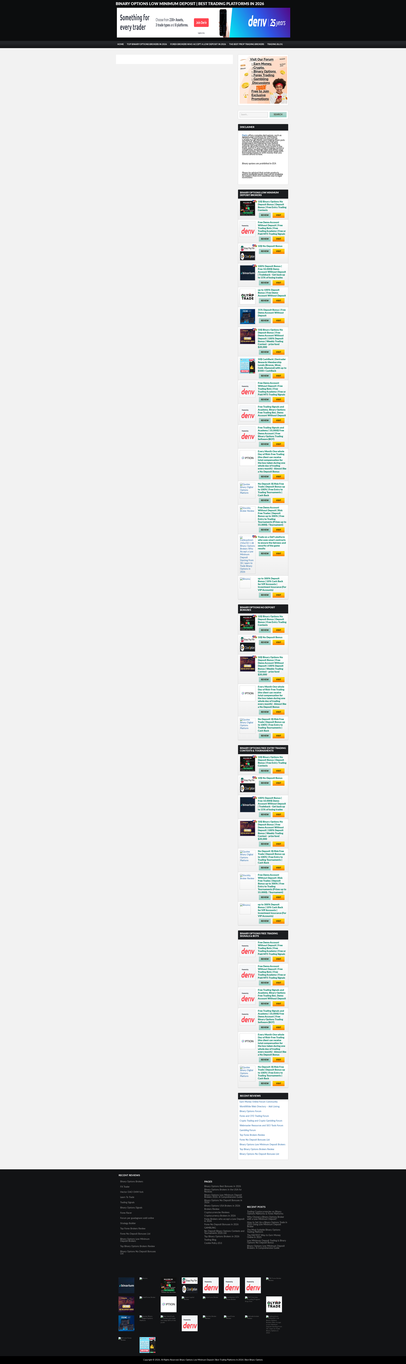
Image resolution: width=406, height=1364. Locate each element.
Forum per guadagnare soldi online (137, 1218)
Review (265, 215)
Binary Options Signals (131, 1208)
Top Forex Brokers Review (252, 1135)
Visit (278, 215)
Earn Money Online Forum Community (259, 1102)
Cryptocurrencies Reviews (216, 1212)
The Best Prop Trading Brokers (246, 44)
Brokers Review (211, 1209)
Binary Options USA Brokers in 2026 (222, 1206)
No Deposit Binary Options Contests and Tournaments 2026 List (224, 1232)
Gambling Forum (248, 1130)
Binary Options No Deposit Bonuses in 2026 (223, 1201)
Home (120, 44)
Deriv (244, 135)
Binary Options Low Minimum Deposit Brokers (262, 1145)
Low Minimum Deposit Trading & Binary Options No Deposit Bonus (266, 1242)
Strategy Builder (128, 1223)
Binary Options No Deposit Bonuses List (259, 1154)
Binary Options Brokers (131, 1182)
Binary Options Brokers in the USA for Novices (223, 1191)
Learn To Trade (127, 1197)
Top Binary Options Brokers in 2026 (147, 44)
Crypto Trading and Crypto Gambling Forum (261, 1121)
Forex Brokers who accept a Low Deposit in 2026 (198, 44)
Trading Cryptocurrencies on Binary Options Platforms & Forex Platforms (265, 1213)
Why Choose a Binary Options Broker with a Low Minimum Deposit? (265, 1218)
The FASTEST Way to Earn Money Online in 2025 (264, 1236)
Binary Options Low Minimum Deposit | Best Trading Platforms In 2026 (190, 4)
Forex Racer (126, 1213)
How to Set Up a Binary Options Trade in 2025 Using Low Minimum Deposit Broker (267, 1224)
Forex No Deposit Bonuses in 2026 (221, 1224)
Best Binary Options (254, 1360)
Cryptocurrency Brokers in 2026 (220, 1216)
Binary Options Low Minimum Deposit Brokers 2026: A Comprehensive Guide (223, 1196)
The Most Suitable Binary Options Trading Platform (263, 1231)
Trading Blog (275, 44)
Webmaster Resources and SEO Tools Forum (261, 1126)
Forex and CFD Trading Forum (254, 1116)
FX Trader (125, 1187)
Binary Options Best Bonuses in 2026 (222, 1186)
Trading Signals (127, 1202)
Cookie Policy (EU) (213, 1243)
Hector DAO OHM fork (131, 1192)
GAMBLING (210, 1228)
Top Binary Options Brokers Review (257, 1149)
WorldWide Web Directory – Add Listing (259, 1107)
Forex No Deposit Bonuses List (255, 1140)
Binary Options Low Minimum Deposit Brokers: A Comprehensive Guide (266, 1247)
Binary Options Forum (250, 1111)
